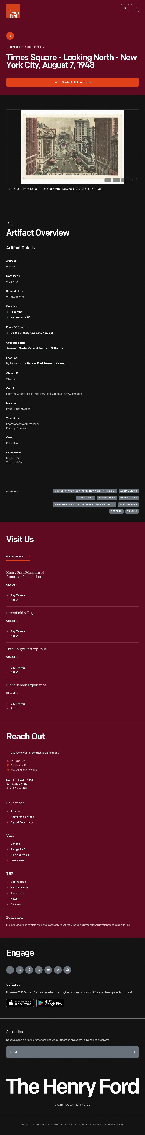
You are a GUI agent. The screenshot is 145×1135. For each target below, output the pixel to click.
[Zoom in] (107, 180)
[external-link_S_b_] (72, 765)
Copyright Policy (61, 1125)
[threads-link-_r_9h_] (29, 970)
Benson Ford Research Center (46, 363)
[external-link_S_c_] (72, 770)
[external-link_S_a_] (72, 761)
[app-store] (20, 1003)
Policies (41, 1125)
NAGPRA (26, 1125)
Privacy (82, 1125)
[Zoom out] (116, 180)
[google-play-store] (50, 1003)
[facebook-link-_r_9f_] (10, 970)
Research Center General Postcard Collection (35, 348)
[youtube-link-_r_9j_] (48, 970)
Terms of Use (115, 1125)
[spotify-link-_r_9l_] (67, 970)
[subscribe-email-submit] (133, 1052)
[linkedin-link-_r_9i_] (39, 970)
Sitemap (97, 1125)
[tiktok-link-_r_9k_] (58, 970)
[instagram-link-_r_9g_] (20, 970)
